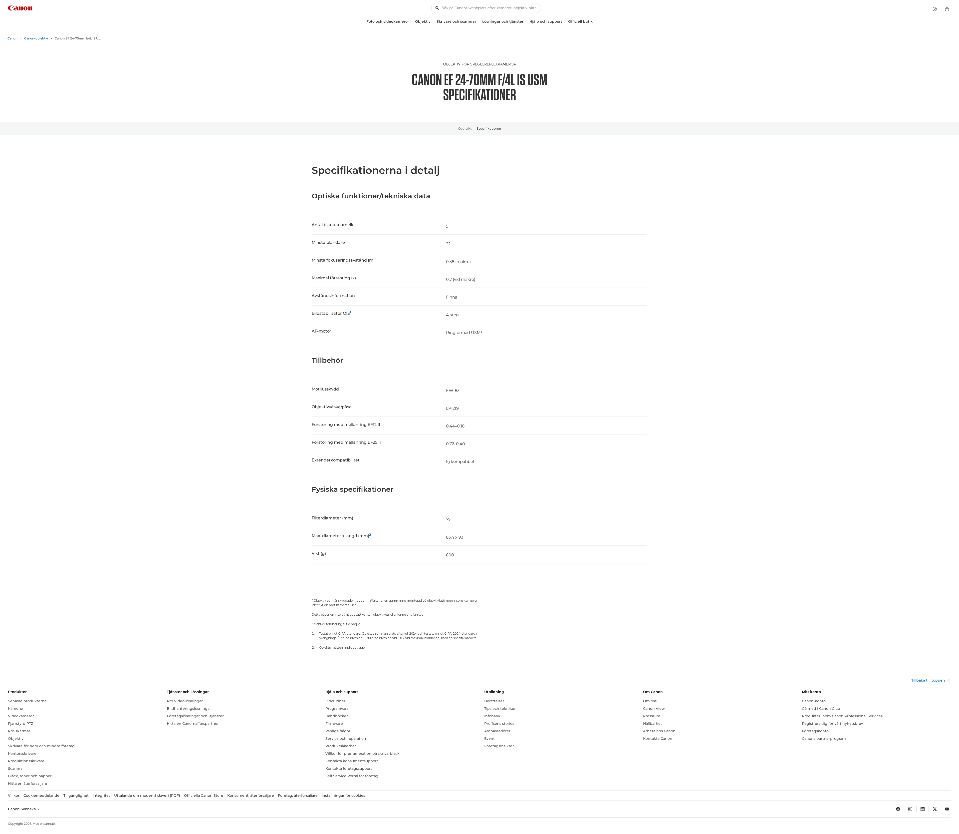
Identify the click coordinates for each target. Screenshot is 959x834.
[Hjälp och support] (564, 21)
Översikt (465, 128)
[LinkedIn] (923, 809)
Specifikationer (489, 128)
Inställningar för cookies (343, 795)
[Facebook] (898, 809)
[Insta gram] (910, 809)
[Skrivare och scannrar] (478, 21)
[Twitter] (935, 809)
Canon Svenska (22, 809)
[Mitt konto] (935, 9)
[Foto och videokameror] (411, 21)
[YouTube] (947, 809)
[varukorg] (947, 9)
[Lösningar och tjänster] (525, 21)
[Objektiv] (433, 21)
